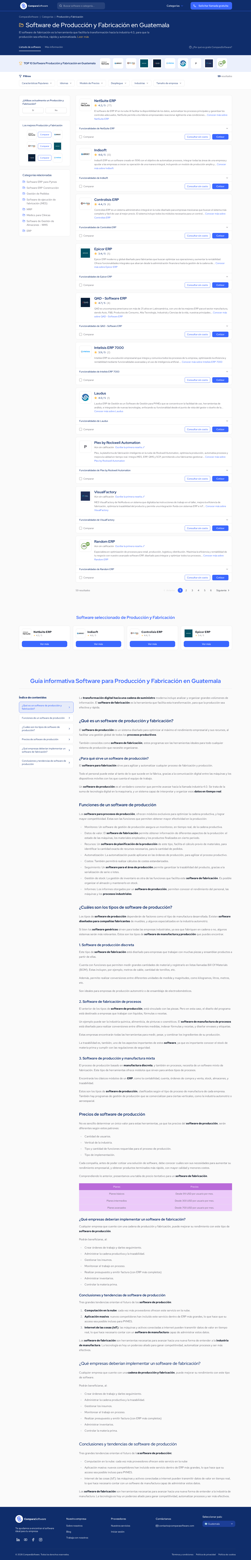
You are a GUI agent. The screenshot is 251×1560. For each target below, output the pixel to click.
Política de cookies (227, 1554)
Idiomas (64, 83)
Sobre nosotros (74, 1525)
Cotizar (220, 136)
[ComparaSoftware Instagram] (40, 1539)
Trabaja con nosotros (77, 1537)
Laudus (100, 393)
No (56, 110)
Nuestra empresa (76, 1519)
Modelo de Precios (89, 83)
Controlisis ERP (106, 200)
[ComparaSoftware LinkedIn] (18, 1539)
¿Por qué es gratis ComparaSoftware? (212, 47)
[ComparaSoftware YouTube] (25, 1539)
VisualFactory (105, 492)
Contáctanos (163, 1519)
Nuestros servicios (120, 1525)
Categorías (173, 6)
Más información (54, 46)
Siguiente (221, 590)
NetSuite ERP (105, 101)
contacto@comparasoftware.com (176, 1525)
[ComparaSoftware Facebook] (33, 1539)
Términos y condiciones (182, 1554)
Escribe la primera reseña (128, 447)
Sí (33, 110)
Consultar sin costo (197, 136)
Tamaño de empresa (167, 83)
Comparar (45, 135)
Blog (68, 1531)
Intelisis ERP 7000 (109, 348)
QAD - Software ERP (110, 298)
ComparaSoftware (28, 16)
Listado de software (30, 46)
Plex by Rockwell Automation (117, 443)
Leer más (83, 37)
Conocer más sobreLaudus (108, 411)
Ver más (53, 644)
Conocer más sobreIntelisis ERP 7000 (202, 361)
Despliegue (117, 83)
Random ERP (104, 541)
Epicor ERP (103, 249)
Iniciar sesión (117, 1531)
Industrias (140, 83)
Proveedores (118, 1519)
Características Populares (35, 83)
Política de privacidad (206, 1554)
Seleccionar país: (212, 1517)
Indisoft (100, 150)
